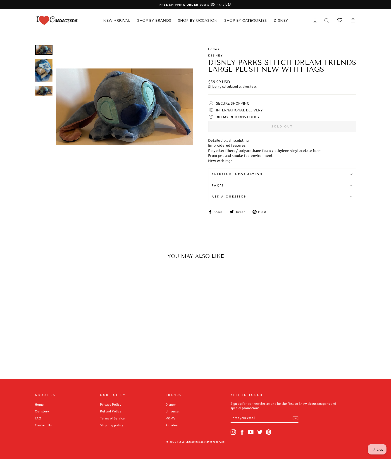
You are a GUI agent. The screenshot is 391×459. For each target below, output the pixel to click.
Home (212, 49)
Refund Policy (110, 411)
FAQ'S (218, 185)
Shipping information (237, 174)
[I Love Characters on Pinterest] (268, 432)
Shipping (214, 86)
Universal (172, 411)
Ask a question (229, 196)
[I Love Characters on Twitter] (259, 432)
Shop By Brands (154, 20)
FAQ (38, 418)
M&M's (170, 418)
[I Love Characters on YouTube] (251, 432)
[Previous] (42, 306)
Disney (281, 20)
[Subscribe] (295, 418)
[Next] (104, 306)
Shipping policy (111, 425)
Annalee (171, 425)
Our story (42, 411)
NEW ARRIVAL (116, 20)
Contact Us (43, 425)
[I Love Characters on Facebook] (242, 432)
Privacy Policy (110, 404)
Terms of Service (112, 418)
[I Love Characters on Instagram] (233, 432)
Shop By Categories (245, 20)
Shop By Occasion (197, 20)
